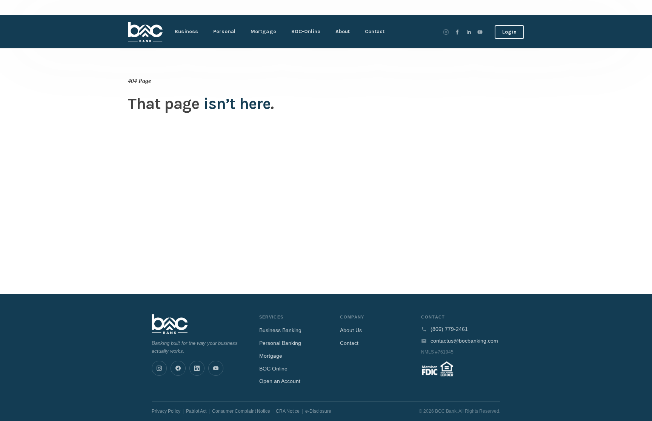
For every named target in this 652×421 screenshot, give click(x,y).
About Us (351, 330)
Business (186, 31)
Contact (374, 31)
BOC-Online (305, 31)
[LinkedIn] (469, 32)
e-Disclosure (318, 411)
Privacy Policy (166, 411)
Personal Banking (280, 343)
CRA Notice (288, 411)
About (342, 31)
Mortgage (263, 31)
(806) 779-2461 (449, 329)
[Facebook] (457, 32)
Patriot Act (196, 411)
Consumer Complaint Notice (241, 411)
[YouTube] (480, 32)
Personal (224, 31)
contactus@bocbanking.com (464, 341)
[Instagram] (446, 32)
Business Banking (280, 330)
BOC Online (273, 369)
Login (509, 32)
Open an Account (279, 381)
